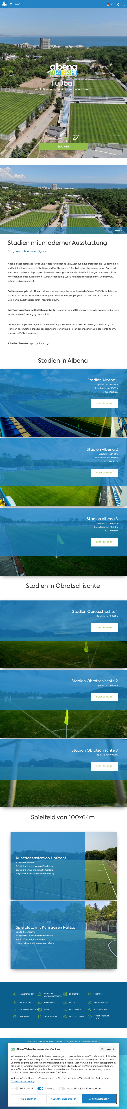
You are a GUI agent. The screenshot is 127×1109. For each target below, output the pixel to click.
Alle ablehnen (28, 1098)
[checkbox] (22, 1088)
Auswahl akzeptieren (64, 1098)
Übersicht (109, 1049)
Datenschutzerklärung (23, 1081)
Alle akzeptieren (99, 1098)
